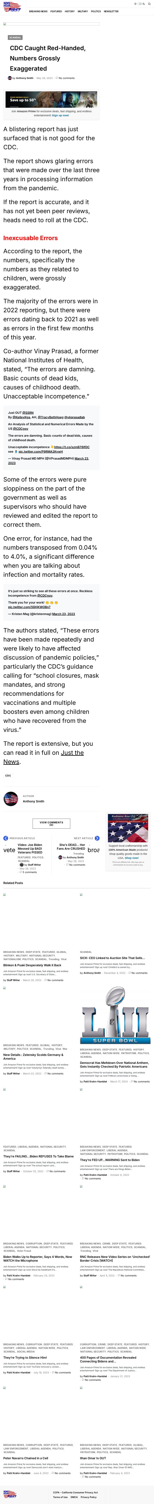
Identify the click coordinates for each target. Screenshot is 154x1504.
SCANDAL (15, 37)
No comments (67, 78)
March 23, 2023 (63, 614)
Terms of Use (60, 1497)
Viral (63, 959)
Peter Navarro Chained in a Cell (25, 1458)
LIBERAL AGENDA (90, 1053)
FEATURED (24, 857)
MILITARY (22, 955)
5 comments (30, 872)
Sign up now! (60, 115)
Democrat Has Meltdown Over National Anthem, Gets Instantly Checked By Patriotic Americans (114, 1064)
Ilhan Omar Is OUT (93, 1458)
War (65, 1048)
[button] (139, 3)
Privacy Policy (89, 1497)
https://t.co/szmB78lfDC (72, 447)
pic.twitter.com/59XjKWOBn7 (29, 607)
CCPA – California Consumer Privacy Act (75, 1492)
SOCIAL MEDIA (26, 1351)
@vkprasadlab (74, 417)
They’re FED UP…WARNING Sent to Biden (110, 1160)
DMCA (74, 1497)
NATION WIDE (111, 1053)
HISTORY (9, 955)
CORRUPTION (34, 1243)
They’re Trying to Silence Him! (25, 1357)
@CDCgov (20, 428)
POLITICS (37, 857)
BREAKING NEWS (13, 951)
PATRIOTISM (128, 1053)
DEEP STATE (33, 951)
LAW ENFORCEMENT (92, 1150)
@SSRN (28, 413)
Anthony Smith (33, 801)
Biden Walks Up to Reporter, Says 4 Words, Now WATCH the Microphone (37, 1258)
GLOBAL (61, 951)
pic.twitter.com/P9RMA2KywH (41, 451)
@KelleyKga (21, 417)
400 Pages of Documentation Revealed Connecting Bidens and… (108, 1359)
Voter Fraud (24, 1250)
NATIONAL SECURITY (42, 955)
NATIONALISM (12, 959)
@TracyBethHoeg (51, 417)
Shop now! (132, 857)
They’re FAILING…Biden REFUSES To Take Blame (38, 1156)
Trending (78, 853)
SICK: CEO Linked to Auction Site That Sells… (112, 958)
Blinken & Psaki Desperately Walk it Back (32, 965)
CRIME (106, 1243)
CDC (8, 775)
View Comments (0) (51, 823)
